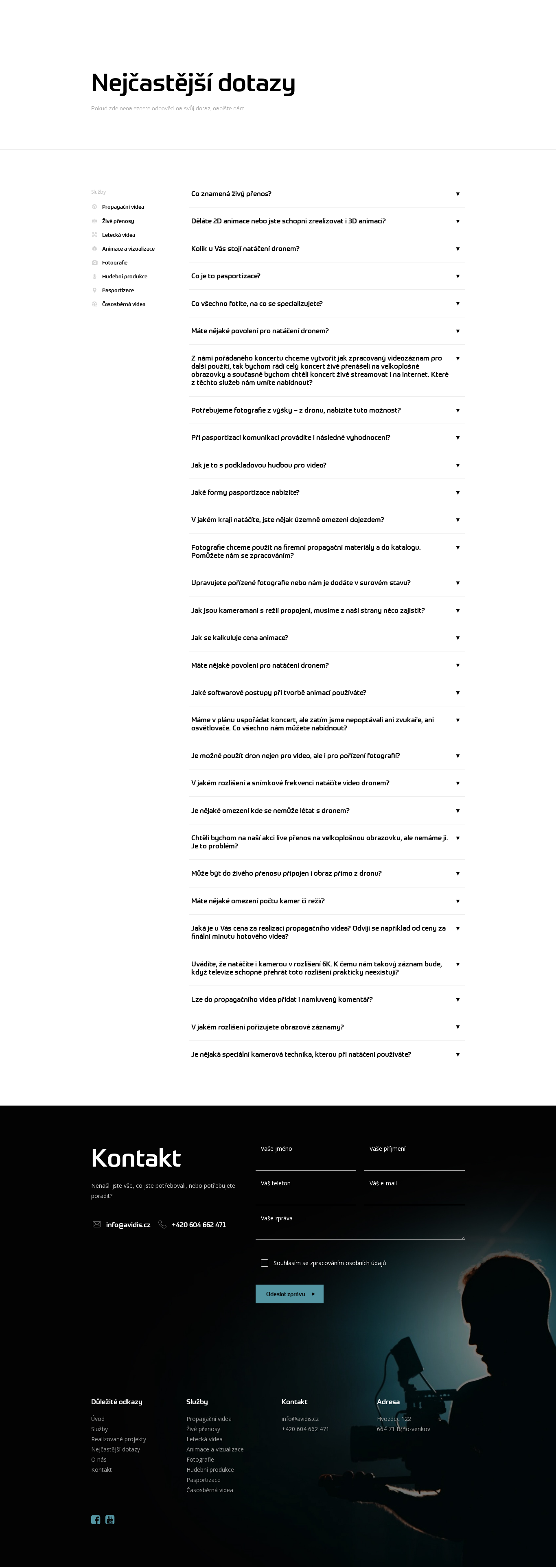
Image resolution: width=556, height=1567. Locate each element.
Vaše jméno (276, 1148)
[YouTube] (109, 1519)
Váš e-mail (383, 1183)
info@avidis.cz (300, 1419)
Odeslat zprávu (285, 1294)
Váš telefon (276, 1183)
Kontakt (101, 1469)
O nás (99, 1459)
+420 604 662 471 (305, 1429)
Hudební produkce (124, 276)
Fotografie (114, 262)
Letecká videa (118, 235)
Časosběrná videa (123, 304)
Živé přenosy (118, 221)
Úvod (98, 1419)
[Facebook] (95, 1519)
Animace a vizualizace (128, 248)
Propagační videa (123, 206)
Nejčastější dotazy (115, 1449)
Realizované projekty (118, 1439)
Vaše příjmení (387, 1148)
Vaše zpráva (277, 1218)
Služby (99, 1429)
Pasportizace (118, 290)
